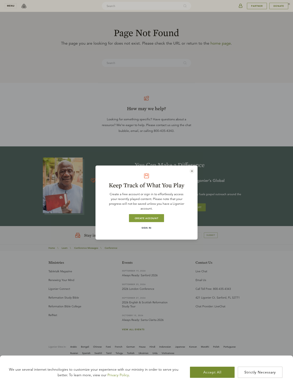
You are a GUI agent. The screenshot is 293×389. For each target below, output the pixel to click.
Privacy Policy (118, 375)
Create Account (146, 218)
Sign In (146, 227)
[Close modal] (192, 171)
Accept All (212, 372)
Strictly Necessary (260, 372)
